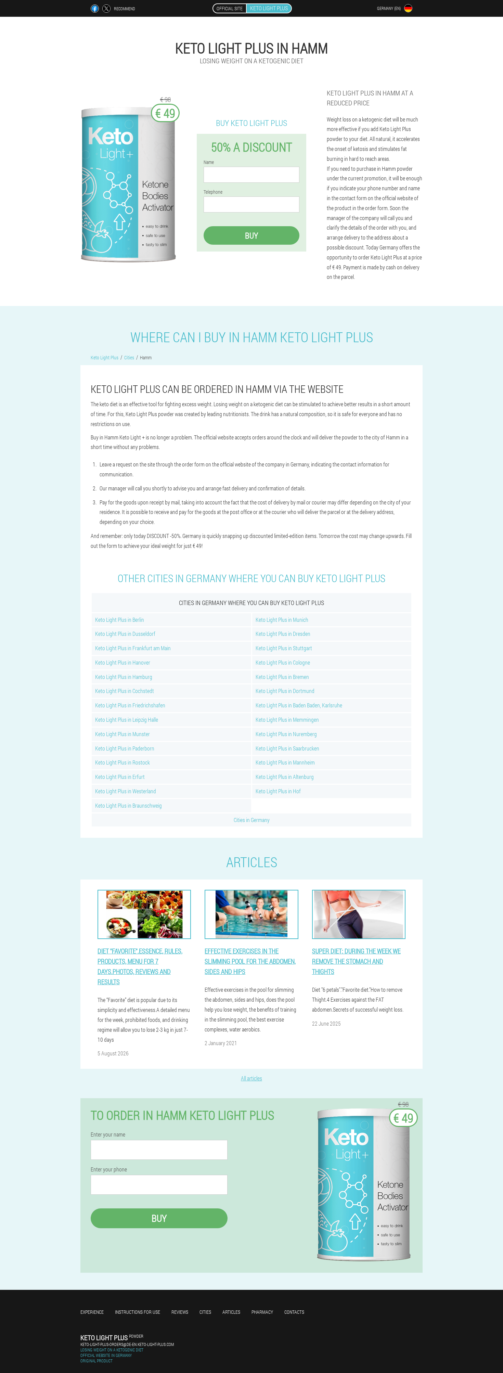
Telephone (213, 192)
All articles (251, 1078)
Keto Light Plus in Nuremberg (286, 733)
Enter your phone (109, 1169)
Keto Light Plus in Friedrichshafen (130, 705)
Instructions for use (137, 1312)
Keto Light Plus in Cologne (283, 662)
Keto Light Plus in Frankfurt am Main (133, 648)
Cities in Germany (252, 819)
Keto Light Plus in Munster (122, 733)
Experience (92, 1312)
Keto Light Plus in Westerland (125, 791)
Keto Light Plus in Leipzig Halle (126, 719)
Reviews (179, 1312)
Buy (251, 235)
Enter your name (108, 1134)
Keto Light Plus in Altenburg (285, 776)
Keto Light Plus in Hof (278, 791)
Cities (205, 1312)
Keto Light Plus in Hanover (122, 662)
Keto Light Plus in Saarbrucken (287, 748)
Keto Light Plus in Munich (282, 619)
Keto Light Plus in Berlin (119, 619)
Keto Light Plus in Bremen (282, 676)
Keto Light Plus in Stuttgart (284, 648)
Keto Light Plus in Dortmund (285, 690)
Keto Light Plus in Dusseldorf (125, 633)
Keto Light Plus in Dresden (283, 633)
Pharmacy (262, 1312)
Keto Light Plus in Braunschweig (128, 805)
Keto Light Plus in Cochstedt (124, 690)
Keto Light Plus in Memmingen (287, 719)
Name (209, 162)
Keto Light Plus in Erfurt (120, 776)
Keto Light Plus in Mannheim (285, 762)
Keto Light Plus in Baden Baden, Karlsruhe (299, 705)
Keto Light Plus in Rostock (122, 762)
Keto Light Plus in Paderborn (124, 748)
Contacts (294, 1312)
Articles (231, 1312)
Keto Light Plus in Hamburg (123, 676)
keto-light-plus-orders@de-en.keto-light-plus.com (127, 1344)
